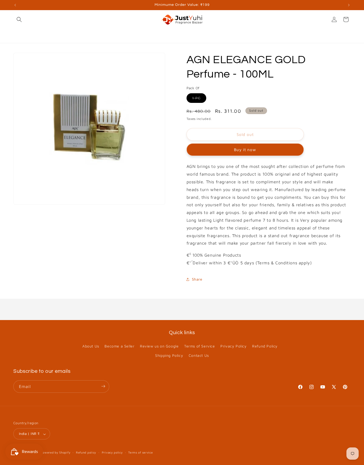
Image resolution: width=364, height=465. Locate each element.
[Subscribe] (103, 386)
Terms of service (140, 452)
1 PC (199, 99)
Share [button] (197, 279)
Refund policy (86, 452)
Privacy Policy (233, 346)
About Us (90, 346)
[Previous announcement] (15, 5)
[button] (19, 19)
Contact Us (199, 355)
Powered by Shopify (56, 452)
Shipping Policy (169, 355)
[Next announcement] (349, 5)
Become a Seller (119, 346)
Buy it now (245, 149)
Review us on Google (159, 346)
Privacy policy (112, 452)
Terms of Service (199, 346)
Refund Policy (265, 346)
